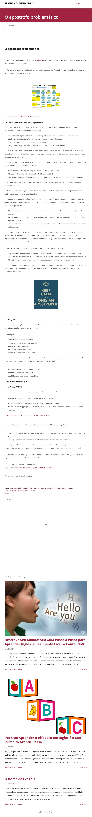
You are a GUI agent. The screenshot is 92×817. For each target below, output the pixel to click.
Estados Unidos (67, 488)
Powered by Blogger (47, 812)
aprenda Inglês (15, 488)
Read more (83, 669)
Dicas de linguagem (54, 488)
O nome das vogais (20, 779)
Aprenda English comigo (19, 3)
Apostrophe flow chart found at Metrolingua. (22, 117)
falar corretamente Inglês (14, 490)
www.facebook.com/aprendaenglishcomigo (35, 467)
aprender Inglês (27, 488)
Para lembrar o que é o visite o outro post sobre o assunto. (29, 415)
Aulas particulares (40, 488)
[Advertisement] (46, 560)
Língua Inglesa (30, 490)
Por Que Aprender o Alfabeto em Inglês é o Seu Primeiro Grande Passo (43, 739)
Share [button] (7, 494)
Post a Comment (16, 669)
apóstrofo (41, 60)
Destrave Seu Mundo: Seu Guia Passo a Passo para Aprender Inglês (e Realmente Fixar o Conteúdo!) (45, 642)
